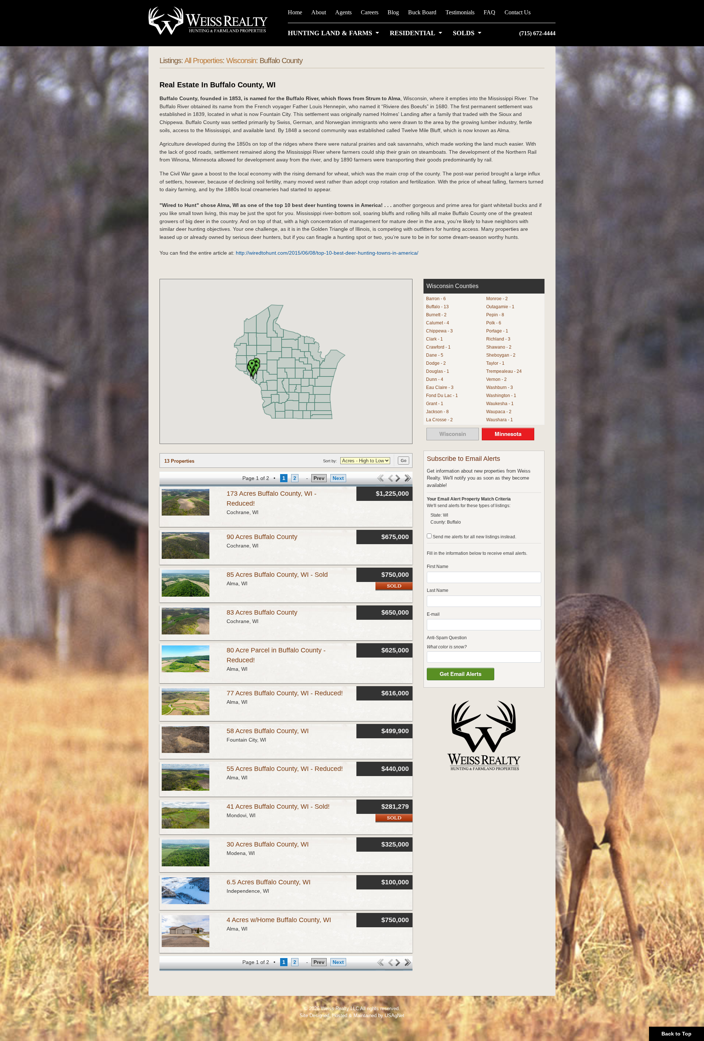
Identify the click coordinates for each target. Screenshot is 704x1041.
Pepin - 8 (495, 314)
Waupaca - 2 (498, 411)
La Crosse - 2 (439, 419)
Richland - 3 (498, 339)
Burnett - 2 (436, 314)
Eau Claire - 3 (440, 387)
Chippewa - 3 (439, 331)
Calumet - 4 (437, 322)
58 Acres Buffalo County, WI (268, 731)
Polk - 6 (493, 322)
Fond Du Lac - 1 (442, 395)
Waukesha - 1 (500, 403)
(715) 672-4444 (537, 33)
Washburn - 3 (499, 387)
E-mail (433, 614)
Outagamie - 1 (500, 306)
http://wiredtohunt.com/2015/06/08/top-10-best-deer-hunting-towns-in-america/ (327, 253)
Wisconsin (241, 61)
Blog (393, 12)
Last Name (437, 590)
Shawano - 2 (498, 347)
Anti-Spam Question (447, 637)
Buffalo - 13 (437, 306)
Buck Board (422, 12)
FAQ (489, 12)
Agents (343, 12)
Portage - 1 (497, 331)
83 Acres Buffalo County (262, 612)
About (318, 12)
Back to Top (676, 1034)
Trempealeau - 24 (504, 371)
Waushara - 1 (499, 419)
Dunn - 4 (434, 379)
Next (338, 478)
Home (295, 12)
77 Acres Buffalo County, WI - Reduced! (285, 693)
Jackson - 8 (437, 411)
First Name (437, 566)
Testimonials (459, 12)
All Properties (203, 61)
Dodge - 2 (436, 363)
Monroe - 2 (497, 298)
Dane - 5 (434, 355)
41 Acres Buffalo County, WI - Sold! (278, 806)
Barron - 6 (436, 298)
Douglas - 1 (437, 371)
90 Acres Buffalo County (262, 536)
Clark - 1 (434, 339)
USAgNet (394, 1015)
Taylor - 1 (495, 363)
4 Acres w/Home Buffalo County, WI (279, 920)
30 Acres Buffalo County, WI (268, 844)
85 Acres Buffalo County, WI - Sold (277, 574)
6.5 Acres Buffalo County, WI (269, 882)
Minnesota (508, 434)
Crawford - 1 (438, 347)
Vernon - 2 (496, 379)
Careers (369, 12)
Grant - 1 (434, 403)
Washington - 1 (501, 395)
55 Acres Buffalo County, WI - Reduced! (285, 768)
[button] (335, 33)
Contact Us (518, 12)
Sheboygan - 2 (501, 355)
